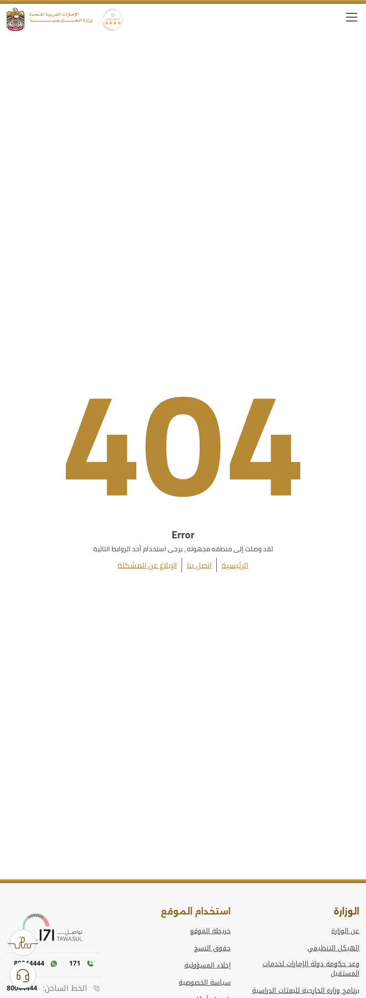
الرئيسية (235, 565)
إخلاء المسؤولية (207, 965)
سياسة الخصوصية (205, 983)
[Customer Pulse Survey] (23, 942)
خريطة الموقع (210, 931)
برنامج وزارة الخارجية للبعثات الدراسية (305, 991)
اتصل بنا (199, 565)
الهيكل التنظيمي (333, 948)
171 (75, 963)
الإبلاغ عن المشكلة (147, 565)
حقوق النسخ (212, 948)
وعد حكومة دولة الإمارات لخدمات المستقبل (311, 968)
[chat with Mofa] (23, 975)
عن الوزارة (345, 931)
